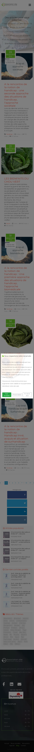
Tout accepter (7, 394)
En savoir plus (27, 394)
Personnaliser (17, 395)
